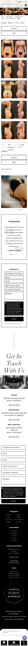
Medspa (8, 522)
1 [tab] (11, 254)
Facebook (14, 533)
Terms (20, 323)
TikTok (14, 536)
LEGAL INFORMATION (14, 614)
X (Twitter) (14, 540)
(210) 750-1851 (14, 420)
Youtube (14, 538)
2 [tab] (14, 254)
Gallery (18, 517)
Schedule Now (14, 644)
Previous (14, 28)
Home (2, 16)
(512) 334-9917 (14, 405)
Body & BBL (8, 519)
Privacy (16, 323)
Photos (4, 644)
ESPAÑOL (25, 2)
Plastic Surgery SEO (9, 619)
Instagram (14, 531)
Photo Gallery (9, 16)
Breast (8, 515)
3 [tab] (17, 254)
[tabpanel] (14, 191)
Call (24, 644)
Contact (18, 522)
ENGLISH (20, 2)
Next (14, 33)
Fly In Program (18, 519)
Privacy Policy (18, 311)
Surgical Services (18, 16)
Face (8, 517)
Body (3, 18)
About (18, 515)
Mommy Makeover (10, 18)
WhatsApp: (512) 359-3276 (14, 562)
